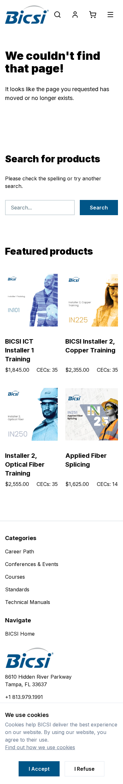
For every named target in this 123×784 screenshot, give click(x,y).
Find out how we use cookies (40, 747)
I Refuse (84, 769)
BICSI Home (20, 634)
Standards (17, 589)
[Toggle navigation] (110, 14)
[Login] (75, 14)
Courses (15, 577)
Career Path (19, 551)
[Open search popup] (57, 14)
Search (99, 207)
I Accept (39, 769)
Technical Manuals (27, 602)
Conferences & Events (31, 564)
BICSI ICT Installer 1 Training (19, 350)
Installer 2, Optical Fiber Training (24, 464)
